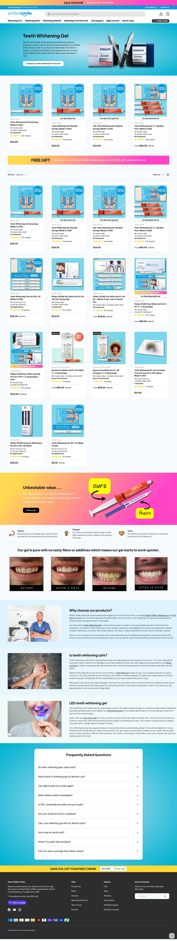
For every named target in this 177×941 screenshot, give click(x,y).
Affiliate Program (111, 905)
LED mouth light (90, 718)
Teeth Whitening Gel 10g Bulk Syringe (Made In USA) (64, 127)
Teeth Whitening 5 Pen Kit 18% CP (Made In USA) (25, 297)
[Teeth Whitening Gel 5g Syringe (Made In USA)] (26, 100)
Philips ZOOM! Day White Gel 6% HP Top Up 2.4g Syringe (68, 297)
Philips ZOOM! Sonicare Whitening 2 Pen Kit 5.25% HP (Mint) (26, 444)
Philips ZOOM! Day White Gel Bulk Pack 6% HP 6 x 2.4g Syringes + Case (25, 377)
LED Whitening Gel (115, 711)
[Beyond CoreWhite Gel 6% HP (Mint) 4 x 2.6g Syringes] (68, 348)
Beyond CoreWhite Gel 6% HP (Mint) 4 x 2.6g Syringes (68, 371)
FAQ (105, 886)
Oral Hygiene (97, 20)
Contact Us (165, 7)
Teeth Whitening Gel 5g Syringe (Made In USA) (24, 123)
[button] (167, 14)
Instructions (109, 900)
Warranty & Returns (79, 900)
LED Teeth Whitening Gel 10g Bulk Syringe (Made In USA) (108, 127)
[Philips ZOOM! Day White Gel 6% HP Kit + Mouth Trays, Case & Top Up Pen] (109, 274)
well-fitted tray (122, 673)
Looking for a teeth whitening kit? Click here (43, 63)
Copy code (120, 869)
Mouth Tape (128, 20)
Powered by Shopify (28, 930)
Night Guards (112, 20)
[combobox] (95, 14)
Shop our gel (31, 510)
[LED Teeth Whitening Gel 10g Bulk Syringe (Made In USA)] (109, 100)
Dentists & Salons (111, 909)
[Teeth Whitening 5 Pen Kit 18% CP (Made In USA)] (26, 274)
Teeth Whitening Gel (92, 625)
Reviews (107, 896)
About (73, 891)
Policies (74, 909)
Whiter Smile (17, 930)
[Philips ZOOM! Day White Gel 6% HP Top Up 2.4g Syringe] (68, 274)
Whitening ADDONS (52, 20)
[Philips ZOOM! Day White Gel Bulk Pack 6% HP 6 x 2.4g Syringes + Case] (26, 348)
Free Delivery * (151, 7)
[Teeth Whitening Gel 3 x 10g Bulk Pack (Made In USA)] (150, 100)
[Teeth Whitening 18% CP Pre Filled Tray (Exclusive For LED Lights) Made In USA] (150, 348)
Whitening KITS (15, 20)
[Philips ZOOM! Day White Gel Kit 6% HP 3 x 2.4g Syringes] (150, 274)
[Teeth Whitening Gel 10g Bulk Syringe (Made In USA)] (68, 100)
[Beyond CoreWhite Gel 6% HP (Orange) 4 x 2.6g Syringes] (109, 348)
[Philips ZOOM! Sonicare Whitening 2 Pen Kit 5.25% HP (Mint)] (26, 421)
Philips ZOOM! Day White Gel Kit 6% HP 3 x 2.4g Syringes (150, 305)
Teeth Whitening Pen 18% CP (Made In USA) (67, 444)
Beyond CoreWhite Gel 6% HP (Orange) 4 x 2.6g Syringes (106, 371)
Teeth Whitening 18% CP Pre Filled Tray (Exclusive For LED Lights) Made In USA (149, 373)
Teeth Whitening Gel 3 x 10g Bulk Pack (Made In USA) (149, 127)
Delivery (74, 896)
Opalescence (163, 615)
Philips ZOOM (150, 615)
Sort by (11, 174)
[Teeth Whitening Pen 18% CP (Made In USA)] (68, 421)
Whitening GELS (32, 20)
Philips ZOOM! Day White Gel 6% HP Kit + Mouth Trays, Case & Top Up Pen (109, 299)
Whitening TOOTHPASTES (76, 20)
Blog (106, 891)
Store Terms (76, 905)
